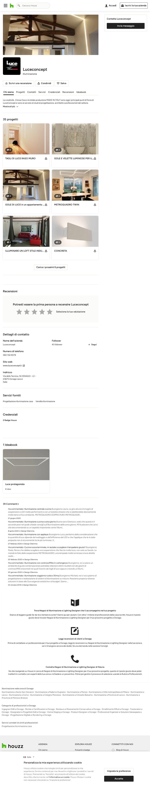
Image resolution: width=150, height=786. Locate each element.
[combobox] (33, 5)
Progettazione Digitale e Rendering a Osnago (30, 715)
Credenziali (54, 92)
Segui (94, 344)
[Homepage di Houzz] (12, 5)
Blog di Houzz (122, 750)
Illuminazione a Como (19, 695)
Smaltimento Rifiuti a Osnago (115, 709)
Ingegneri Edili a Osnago (13, 709)
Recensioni (68, 92)
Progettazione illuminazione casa (17, 726)
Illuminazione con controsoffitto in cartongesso (46, 563)
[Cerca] (19, 5)
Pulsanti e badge (82, 750)
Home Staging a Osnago (58, 712)
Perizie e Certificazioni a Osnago (40, 709)
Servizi (42, 92)
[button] (5, 5)
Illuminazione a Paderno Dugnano (50, 692)
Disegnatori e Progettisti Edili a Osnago (28, 712)
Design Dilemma (27, 531)
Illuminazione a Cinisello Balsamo (77, 695)
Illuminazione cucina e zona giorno (40, 521)
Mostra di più (9, 106)
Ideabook (81, 92)
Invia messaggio (125, 25)
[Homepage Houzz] (12, 745)
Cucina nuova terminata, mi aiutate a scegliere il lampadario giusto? (55, 547)
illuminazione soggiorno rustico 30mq (41, 575)
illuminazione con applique (36, 534)
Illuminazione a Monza (77, 692)
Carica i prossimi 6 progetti (50, 267)
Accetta (119, 778)
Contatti (31, 92)
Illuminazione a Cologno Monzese (45, 695)
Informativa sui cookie (59, 777)
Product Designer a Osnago (83, 712)
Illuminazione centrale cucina (37, 509)
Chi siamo (8, 92)
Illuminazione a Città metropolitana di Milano (109, 692)
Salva (63, 83)
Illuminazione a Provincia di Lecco (109, 695)
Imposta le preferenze (119, 771)
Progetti (20, 92)
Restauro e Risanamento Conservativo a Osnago (78, 709)
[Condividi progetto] (46, 158)
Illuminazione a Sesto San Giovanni (18, 692)
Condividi (46, 83)
